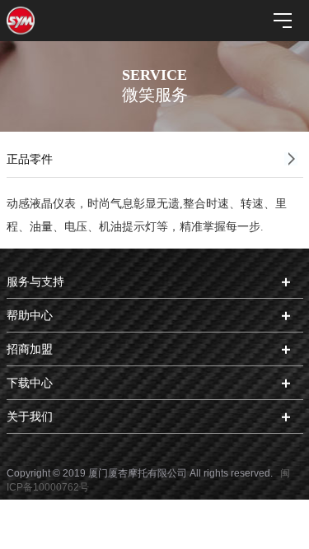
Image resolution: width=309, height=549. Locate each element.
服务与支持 (35, 281)
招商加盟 (30, 349)
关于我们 (30, 416)
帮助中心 (30, 315)
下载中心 (30, 382)
